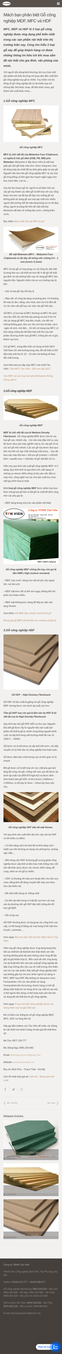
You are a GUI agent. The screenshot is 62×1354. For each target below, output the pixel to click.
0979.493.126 (10, 1306)
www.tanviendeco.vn (23, 1062)
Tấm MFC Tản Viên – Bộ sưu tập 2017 (29, 369)
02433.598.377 (37, 1282)
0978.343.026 (34, 1303)
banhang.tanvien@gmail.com (26, 1055)
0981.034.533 (40, 1289)
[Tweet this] (14, 1089)
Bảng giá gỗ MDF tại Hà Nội (21, 1235)
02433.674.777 (19, 1282)
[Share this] (6, 1089)
